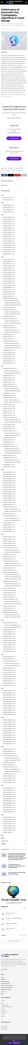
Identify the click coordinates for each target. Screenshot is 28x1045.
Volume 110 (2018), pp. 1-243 (9, 493)
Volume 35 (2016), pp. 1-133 (9, 281)
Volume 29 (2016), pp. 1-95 (8, 268)
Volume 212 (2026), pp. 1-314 (9, 819)
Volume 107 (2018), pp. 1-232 (9, 487)
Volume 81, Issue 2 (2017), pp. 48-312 (12, 435)
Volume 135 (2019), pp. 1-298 (9, 606)
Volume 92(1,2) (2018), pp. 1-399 (10, 506)
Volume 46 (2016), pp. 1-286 (9, 316)
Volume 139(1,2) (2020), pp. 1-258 (10, 622)
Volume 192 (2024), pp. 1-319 (9, 764)
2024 (2, 746)
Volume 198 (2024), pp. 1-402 (9, 782)
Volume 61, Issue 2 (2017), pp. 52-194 (12, 373)
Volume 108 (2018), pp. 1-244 (9, 489)
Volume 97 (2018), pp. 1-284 (9, 527)
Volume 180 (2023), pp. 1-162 (9, 730)
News (2, 838)
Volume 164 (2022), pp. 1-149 (9, 692)
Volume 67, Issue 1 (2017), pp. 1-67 (11, 388)
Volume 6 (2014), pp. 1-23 (8, 211)
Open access (4, 185)
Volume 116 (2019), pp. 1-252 (9, 539)
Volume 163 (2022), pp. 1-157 (9, 690)
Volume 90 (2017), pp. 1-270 (9, 466)
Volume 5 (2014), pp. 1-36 (8, 209)
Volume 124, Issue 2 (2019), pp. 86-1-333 (13, 565)
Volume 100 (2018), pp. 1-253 (9, 472)
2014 (2, 202)
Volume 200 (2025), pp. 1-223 (9, 790)
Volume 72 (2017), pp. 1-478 (9, 406)
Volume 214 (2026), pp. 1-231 (9, 823)
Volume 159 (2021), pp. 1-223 (9, 678)
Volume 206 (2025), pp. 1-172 (9, 803)
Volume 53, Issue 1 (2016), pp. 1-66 (11, 343)
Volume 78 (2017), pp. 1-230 (9, 424)
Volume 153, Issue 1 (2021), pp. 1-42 (12, 663)
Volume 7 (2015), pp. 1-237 (8, 249)
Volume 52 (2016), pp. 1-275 (9, 338)
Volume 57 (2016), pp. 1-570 (9, 356)
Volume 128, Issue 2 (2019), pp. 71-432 (12, 585)
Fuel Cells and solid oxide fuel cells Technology (16, 873)
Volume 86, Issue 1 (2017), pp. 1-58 (11, 448)
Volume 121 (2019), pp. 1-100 (9, 554)
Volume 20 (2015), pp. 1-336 (9, 238)
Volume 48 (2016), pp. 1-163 (9, 325)
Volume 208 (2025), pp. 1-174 (9, 807)
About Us (4, 906)
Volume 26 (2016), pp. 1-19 (8, 261)
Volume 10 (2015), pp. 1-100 (9, 217)
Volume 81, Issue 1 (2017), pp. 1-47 (11, 433)
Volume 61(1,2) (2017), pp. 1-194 (10, 368)
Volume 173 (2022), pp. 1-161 (9, 712)
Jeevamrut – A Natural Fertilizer (13, 918)
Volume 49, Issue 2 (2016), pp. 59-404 (12, 332)
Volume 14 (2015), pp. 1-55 (8, 225)
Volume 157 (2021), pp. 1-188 (9, 674)
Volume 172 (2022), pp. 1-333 (9, 710)
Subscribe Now (14, 138)
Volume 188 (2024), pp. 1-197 (9, 751)
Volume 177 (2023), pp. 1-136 (9, 724)
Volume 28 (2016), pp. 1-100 (9, 265)
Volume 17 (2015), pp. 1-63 (8, 232)
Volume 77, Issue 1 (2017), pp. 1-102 (12, 419)
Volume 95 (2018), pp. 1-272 (9, 522)
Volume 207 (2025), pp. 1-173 (9, 805)
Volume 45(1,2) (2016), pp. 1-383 (10, 309)
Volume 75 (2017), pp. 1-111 (9, 413)
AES (5, 168)
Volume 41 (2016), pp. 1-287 (9, 294)
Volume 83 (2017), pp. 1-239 (9, 439)
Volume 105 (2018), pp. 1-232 (9, 483)
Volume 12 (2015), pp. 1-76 (8, 221)
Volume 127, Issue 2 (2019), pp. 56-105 (12, 576)
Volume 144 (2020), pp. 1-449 (9, 638)
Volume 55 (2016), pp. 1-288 (9, 352)
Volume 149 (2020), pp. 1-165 (9, 649)
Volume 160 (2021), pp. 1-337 (9, 680)
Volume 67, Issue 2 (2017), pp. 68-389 (12, 390)
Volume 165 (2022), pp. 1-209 (9, 695)
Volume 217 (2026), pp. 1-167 (9, 830)
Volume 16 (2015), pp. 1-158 (9, 230)
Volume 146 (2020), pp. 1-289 (9, 642)
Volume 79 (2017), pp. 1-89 (8, 426)
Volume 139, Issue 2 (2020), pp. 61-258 (12, 627)
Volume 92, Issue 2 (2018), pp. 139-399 (12, 511)
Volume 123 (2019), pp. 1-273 (9, 558)
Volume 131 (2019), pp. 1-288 (9, 592)
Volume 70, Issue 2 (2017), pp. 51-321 (12, 402)
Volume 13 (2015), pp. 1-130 (9, 223)
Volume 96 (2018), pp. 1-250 (9, 524)
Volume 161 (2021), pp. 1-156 (9, 683)
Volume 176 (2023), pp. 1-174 (9, 722)
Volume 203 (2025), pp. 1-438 (9, 796)
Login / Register (5, 1026)
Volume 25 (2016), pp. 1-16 (8, 259)
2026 (2, 814)
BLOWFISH (10, 168)
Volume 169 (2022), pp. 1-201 (9, 703)
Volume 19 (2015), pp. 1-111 (9, 236)
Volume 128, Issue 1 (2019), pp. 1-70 (12, 583)
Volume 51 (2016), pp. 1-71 (8, 336)
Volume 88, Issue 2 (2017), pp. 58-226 (12, 462)
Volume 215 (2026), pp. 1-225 (9, 825)
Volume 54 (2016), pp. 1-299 (9, 350)
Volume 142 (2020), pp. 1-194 (9, 634)
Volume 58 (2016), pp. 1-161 (9, 358)
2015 (2, 214)
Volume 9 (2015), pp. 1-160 (8, 254)
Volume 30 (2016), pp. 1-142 (9, 270)
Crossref (3, 1000)
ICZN (2, 1008)
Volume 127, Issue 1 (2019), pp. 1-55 (12, 574)
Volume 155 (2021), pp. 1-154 (9, 670)
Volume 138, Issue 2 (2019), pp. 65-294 (12, 617)
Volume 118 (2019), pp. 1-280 (9, 543)
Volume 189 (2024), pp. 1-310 (9, 753)
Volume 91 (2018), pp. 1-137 (9, 504)
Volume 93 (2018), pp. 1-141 (9, 513)
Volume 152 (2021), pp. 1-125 (9, 658)
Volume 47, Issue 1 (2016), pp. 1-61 (11, 321)
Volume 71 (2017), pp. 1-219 (9, 404)
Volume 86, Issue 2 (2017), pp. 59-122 (12, 450)
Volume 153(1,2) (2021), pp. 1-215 (10, 661)
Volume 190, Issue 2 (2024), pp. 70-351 (12, 760)
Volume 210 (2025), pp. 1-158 (9, 811)
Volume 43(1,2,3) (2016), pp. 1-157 (10, 298)
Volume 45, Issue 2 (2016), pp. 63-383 (12, 314)
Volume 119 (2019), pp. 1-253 (9, 545)
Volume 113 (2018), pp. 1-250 (9, 500)
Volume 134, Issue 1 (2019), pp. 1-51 (12, 601)
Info (2, 835)
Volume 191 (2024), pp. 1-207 (9, 762)
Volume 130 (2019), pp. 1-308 (9, 590)
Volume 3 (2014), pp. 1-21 (8, 205)
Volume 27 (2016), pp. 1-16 (8, 263)
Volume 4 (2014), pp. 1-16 (8, 207)
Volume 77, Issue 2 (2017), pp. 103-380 (12, 422)
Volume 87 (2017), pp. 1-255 (9, 455)
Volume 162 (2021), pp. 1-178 (9, 685)
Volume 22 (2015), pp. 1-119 (9, 243)
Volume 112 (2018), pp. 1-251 (9, 498)
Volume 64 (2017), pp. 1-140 (9, 379)
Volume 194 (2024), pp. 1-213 (9, 773)
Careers (24, 935)
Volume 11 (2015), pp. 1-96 (8, 219)
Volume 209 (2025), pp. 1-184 (9, 809)
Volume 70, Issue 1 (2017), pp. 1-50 (11, 400)
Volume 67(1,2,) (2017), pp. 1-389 (10, 386)
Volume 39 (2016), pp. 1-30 (8, 289)
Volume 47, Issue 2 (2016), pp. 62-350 (12, 323)
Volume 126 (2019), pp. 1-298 (9, 570)
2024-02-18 (4, 29)
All (13, 849)
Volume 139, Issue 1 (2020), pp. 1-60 (12, 625)
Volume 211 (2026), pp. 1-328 (9, 817)
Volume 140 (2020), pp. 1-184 (9, 629)
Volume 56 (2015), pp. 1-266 (9, 354)
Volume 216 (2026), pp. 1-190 (9, 828)
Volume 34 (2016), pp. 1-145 (9, 278)
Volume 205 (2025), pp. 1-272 (9, 800)
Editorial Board (5, 981)
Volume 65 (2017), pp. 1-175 (9, 382)
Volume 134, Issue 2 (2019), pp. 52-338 (12, 603)
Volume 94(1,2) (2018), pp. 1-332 (10, 515)
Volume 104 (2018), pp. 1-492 (9, 480)
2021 (2, 654)
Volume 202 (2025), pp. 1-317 (9, 794)
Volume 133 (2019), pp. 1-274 (9, 596)
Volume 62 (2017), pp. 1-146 (9, 375)
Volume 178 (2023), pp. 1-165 (9, 726)
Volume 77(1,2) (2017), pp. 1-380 (10, 417)
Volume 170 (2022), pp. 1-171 (9, 705)
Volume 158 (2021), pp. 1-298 (9, 676)
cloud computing (19, 168)
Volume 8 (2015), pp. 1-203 (8, 251)
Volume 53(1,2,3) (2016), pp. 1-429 (10, 341)
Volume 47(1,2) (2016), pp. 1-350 (10, 318)
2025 (2, 785)
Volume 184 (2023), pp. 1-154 (9, 739)
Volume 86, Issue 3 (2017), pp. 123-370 (12, 453)
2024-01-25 (11, 861)
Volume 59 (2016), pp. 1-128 (9, 361)
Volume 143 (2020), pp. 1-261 (9, 636)
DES (3, 170)
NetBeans (19, 170)
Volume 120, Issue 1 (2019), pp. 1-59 (12, 550)
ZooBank (3, 1013)
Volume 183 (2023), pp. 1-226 (9, 737)
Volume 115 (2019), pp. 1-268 (9, 536)
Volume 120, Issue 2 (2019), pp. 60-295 (12, 552)
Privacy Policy (4, 1027)
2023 (2, 717)
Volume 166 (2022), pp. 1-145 (9, 697)
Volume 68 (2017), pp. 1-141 (9, 393)
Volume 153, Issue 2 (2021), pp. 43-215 (12, 665)
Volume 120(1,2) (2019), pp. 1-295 (10, 547)
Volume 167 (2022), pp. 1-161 (9, 699)
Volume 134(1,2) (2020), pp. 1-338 (10, 599)
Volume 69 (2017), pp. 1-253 (9, 395)
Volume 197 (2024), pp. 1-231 (9, 780)
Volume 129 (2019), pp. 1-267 (9, 588)
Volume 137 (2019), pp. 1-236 (9, 610)
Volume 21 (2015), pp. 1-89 (8, 241)
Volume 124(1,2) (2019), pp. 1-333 (10, 561)
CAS (2, 1003)
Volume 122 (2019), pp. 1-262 (9, 556)
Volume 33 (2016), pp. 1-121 (9, 276)
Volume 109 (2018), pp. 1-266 (9, 491)
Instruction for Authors (7, 985)
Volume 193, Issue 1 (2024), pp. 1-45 (12, 769)
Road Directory (4, 1011)
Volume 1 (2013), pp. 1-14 (8, 197)
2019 (2, 534)
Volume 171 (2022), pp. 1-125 (9, 708)
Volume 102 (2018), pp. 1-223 (9, 476)
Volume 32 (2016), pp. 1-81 (8, 274)
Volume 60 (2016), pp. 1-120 (9, 363)
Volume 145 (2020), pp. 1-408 (9, 640)
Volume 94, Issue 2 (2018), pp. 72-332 (12, 520)
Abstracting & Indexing (11, 923)
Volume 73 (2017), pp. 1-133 (9, 408)
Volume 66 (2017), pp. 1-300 (9, 384)
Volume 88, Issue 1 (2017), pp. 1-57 (11, 460)
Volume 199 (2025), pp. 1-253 (9, 788)
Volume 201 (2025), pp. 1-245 (9, 792)
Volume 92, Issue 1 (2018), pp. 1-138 (12, 509)
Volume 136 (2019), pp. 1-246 (9, 608)
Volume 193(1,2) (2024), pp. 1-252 (10, 766)
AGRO (2, 1016)
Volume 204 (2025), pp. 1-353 (9, 798)
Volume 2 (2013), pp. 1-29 (8, 199)
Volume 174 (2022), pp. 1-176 (9, 714)
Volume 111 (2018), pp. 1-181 (9, 496)
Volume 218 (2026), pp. (8, 832)
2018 (6, 6)
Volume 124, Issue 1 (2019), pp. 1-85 (12, 563)
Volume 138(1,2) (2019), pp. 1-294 (10, 612)
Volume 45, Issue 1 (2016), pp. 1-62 (11, 311)
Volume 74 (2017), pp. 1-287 (9, 411)
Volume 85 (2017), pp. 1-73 (8, 444)
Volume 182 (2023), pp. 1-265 (9, 735)
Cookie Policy (4, 1029)
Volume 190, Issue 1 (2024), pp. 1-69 (12, 758)
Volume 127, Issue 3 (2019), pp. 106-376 (12, 579)
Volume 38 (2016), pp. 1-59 (8, 287)
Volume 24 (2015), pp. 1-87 (8, 247)
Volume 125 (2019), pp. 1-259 (9, 567)
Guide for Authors (10, 928)
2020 (2, 620)
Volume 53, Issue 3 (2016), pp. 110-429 (12, 347)
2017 (2, 366)
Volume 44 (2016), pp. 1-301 (9, 307)
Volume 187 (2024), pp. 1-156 (9, 749)
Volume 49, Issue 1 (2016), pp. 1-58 (11, 330)
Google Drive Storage (10, 170)
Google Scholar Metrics (6, 1006)
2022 (2, 688)
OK (10, 1042)
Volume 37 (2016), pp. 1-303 (9, 285)
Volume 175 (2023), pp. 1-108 (9, 720)
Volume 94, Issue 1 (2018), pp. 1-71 (11, 518)
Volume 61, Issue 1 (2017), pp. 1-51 (11, 371)
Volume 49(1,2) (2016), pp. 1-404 (10, 327)
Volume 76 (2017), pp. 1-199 (9, 415)
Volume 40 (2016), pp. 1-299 (9, 291)
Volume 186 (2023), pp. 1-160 (9, 743)
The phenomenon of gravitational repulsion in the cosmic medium (16, 866)
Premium (3, 844)
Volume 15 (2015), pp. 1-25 (8, 228)
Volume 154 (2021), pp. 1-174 (9, 668)
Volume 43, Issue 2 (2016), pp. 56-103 (12, 302)
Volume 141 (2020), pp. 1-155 (9, 631)
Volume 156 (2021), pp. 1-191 (9, 672)
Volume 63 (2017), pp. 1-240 (9, 377)
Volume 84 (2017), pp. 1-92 (8, 442)
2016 (2, 257)
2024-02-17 (11, 869)
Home (2, 6)
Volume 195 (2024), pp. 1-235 (9, 776)
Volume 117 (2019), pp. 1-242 (9, 541)
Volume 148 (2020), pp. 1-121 (9, 646)
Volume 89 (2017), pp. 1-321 (9, 464)
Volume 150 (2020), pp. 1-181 (9, 651)
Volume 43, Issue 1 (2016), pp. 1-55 (11, 300)
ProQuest (3, 1010)
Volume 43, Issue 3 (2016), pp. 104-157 (12, 305)
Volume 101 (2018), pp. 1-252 (9, 474)
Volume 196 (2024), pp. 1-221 (9, 778)
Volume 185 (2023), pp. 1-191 (9, 741)
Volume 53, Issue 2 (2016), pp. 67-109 (12, 345)
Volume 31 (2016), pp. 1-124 (9, 272)
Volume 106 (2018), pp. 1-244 (9, 485)
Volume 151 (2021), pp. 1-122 (9, 656)
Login (8, 118)
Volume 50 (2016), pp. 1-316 (9, 334)
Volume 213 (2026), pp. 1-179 (9, 821)
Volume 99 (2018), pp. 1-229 (9, 531)
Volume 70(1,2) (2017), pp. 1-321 (10, 397)
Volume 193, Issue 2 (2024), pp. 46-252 (12, 771)
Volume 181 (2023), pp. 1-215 (9, 732)
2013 (2, 195)
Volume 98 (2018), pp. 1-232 (9, 529)
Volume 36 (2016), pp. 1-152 (9, 283)
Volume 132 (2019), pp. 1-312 (9, 594)
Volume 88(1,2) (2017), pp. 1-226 (10, 457)
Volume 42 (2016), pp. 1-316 (9, 296)
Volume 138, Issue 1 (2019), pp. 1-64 (12, 614)
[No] (26, 1039)
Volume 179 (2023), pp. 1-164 (9, 728)
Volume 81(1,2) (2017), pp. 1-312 (10, 430)
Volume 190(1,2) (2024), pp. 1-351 (10, 755)
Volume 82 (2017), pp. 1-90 (8, 437)
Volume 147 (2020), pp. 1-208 (9, 644)
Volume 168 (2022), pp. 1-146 (9, 701)
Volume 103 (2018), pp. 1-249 (9, 478)
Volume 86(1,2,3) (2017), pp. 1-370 (10, 446)
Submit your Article (10, 913)
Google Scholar (4, 1005)
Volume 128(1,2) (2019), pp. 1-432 (10, 581)
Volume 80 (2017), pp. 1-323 (9, 428)
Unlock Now (14, 158)
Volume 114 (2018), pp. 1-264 (9, 502)
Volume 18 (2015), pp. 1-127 (9, 234)
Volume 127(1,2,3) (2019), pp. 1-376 (10, 572)
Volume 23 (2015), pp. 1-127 (9, 245)
